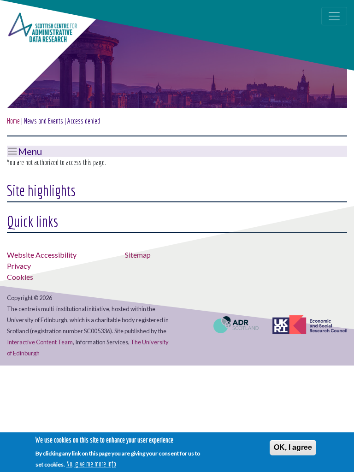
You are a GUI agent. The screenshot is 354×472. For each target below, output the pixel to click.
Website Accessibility (42, 254)
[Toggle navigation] (334, 16)
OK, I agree (293, 447)
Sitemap (138, 254)
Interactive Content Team (40, 342)
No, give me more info (91, 464)
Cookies (20, 276)
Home (13, 121)
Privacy (19, 265)
